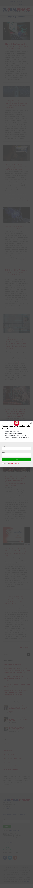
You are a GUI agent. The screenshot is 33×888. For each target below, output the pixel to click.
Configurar (16, 451)
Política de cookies (13, 455)
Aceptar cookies (16, 442)
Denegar (16, 446)
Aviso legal (20, 455)
